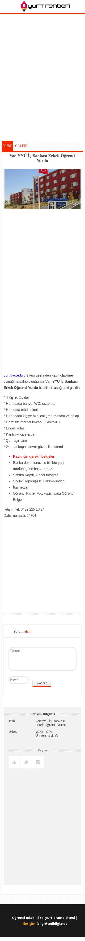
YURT (7, 146)
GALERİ (21, 146)
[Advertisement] (42, 98)
